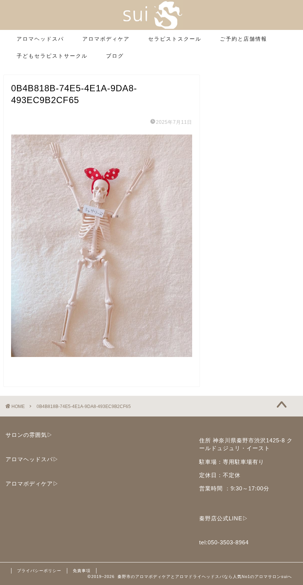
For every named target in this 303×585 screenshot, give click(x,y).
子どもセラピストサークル (52, 55)
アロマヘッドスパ (40, 38)
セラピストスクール (174, 38)
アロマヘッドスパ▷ (32, 459)
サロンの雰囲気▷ (29, 435)
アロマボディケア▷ (32, 483)
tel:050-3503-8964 (224, 542)
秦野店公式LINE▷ (223, 518)
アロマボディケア (106, 38)
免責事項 (82, 570)
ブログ (115, 55)
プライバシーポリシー (39, 570)
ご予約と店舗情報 (243, 38)
